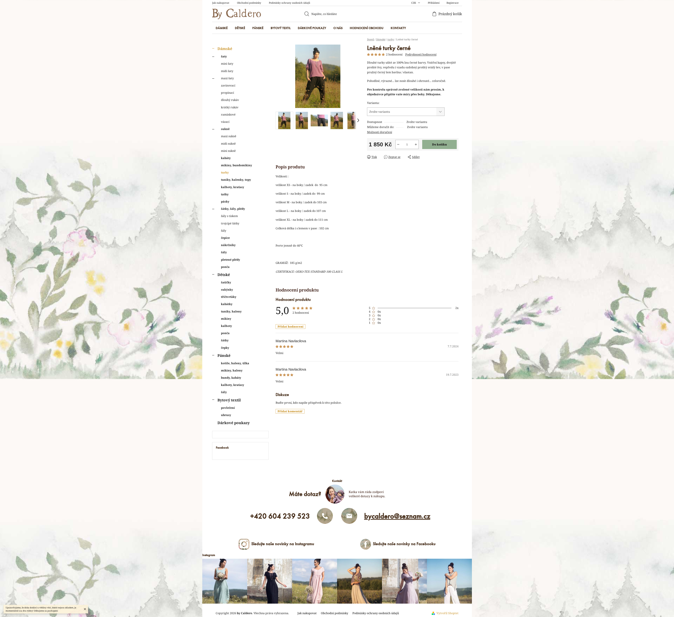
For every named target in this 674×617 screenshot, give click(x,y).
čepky (225, 348)
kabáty (226, 158)
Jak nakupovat (220, 2)
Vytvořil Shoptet (447, 613)
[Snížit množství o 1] (398, 144)
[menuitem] (221, 28)
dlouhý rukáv (230, 100)
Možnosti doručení (379, 132)
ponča (225, 267)
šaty (224, 56)
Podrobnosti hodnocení (420, 54)
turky (225, 172)
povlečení (228, 408)
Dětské (223, 274)
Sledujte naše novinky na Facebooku (404, 543)
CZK (414, 2)
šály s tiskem (229, 216)
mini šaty (227, 64)
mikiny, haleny (231, 370)
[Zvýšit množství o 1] (415, 144)
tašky (225, 194)
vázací (225, 122)
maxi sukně (228, 136)
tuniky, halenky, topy (236, 180)
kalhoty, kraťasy (232, 187)
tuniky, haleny (231, 311)
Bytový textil (229, 400)
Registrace (452, 2)
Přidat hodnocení (290, 326)
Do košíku (439, 144)
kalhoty (226, 326)
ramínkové (228, 114)
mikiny (226, 319)
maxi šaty (227, 78)
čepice (225, 238)
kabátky (226, 304)
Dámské (224, 48)
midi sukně (228, 143)
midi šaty (227, 71)
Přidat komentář (290, 411)
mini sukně (228, 151)
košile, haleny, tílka (235, 363)
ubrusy (226, 415)
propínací (227, 93)
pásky (225, 201)
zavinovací (228, 85)
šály (223, 230)
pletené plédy (230, 260)
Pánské (223, 355)
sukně (225, 129)
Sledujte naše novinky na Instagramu (282, 543)
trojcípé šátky (230, 223)
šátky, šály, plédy (233, 209)
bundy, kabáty (231, 378)
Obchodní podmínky (249, 2)
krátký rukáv (229, 107)
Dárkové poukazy (233, 422)
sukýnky (227, 290)
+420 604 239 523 (280, 516)
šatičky (226, 282)
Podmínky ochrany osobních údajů (289, 2)
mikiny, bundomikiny (236, 165)
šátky (225, 340)
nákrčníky (228, 245)
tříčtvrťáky (228, 297)
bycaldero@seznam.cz (397, 516)
